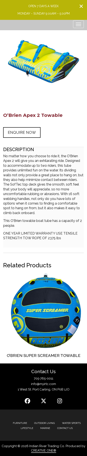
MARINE (45, 428)
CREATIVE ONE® (43, 450)
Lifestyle (27, 428)
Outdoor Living (44, 423)
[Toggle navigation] (78, 24)
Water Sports (71, 423)
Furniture (20, 423)
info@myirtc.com (43, 384)
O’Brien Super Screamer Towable (43, 355)
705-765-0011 (43, 378)
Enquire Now (22, 132)
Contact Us (65, 428)
